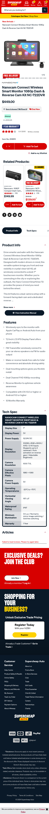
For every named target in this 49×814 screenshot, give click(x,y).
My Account (8, 693)
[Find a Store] (33, 2)
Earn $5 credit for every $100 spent (24, 16)
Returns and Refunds (12, 689)
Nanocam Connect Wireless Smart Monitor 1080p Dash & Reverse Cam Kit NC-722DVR (23, 26)
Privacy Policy (12, 795)
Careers (28, 701)
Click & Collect (30, 693)
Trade (27, 681)
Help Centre (8, 670)
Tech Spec (32, 230)
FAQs (6, 681)
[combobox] (8, 146)
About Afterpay (9, 708)
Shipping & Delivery (11, 685)
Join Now (15, 578)
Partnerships (29, 704)
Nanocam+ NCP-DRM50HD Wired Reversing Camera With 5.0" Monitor (33, 189)
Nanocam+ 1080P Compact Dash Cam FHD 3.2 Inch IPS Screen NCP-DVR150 (13, 189)
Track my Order (9, 697)
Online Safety (9, 678)
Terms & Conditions (26, 795)
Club (27, 678)
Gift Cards (29, 685)
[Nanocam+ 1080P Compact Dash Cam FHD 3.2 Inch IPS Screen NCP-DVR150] (13, 175)
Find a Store (29, 670)
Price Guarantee (31, 689)
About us (28, 666)
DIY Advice (8, 701)
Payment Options (10, 704)
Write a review (33, 132)
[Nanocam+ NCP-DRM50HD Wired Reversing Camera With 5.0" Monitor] (35, 175)
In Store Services (31, 674)
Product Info (12, 230)
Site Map (39, 795)
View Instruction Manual (25, 312)
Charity (27, 708)
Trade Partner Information (34, 697)
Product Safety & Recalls (13, 674)
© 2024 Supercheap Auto (24, 799)
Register (24, 635)
